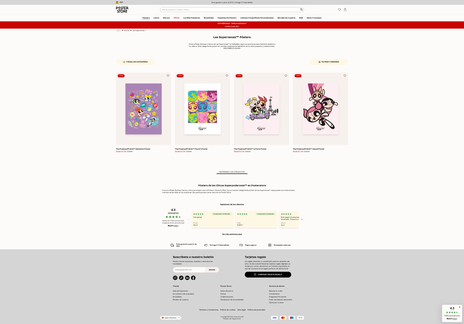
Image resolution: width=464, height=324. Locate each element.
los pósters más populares (183, 294)
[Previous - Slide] (188, 219)
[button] (452, 313)
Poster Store (237, 317)
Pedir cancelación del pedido (280, 300)
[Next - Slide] (302, 219)
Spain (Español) (171, 318)
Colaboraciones (227, 297)
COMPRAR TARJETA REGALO (270, 275)
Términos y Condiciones (208, 310)
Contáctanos (274, 294)
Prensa (223, 294)
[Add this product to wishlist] (168, 76)
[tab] (339, 9)
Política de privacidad (256, 310)
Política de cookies (227, 310)
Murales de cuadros (180, 300)
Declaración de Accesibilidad (232, 300)
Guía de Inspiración (180, 291)
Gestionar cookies (276, 302)
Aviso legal (241, 310)
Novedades (177, 297)
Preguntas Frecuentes (277, 297)
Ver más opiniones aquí (232, 234)
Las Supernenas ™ (139, 30)
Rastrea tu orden (276, 291)
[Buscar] (301, 9)
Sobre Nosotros (227, 291)
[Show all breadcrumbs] (118, 30)
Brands (127, 30)
